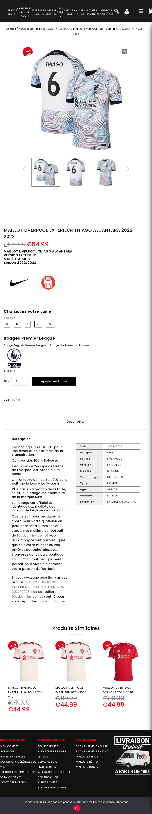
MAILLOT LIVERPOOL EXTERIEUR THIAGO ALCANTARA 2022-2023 (38, 587)
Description (76, 421)
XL (38, 324)
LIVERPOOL (64, 29)
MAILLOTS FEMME (87, 756)
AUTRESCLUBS (80, 12)
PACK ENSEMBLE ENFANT (92, 751)
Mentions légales (12, 756)
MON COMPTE (9, 746)
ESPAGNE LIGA (47, 762)
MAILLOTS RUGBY (87, 767)
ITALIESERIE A (60, 12)
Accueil (11, 29)
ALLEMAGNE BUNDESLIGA (54, 772)
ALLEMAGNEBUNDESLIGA (49, 12)
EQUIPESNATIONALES (92, 12)
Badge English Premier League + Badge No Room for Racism (46, 345)
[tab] (76, 421)
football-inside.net (32, 535)
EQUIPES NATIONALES (52, 787)
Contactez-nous (13, 782)
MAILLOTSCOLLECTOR (106, 12)
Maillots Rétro (87, 762)
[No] (147, 805)
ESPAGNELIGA (37, 12)
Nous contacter (52, 601)
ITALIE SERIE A (47, 767)
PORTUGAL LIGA (48, 777)
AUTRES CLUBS (47, 782)
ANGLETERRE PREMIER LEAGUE (24, 12)
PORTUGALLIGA (70, 12)
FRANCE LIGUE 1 (48, 746)
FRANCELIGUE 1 (12, 12)
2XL (50, 324)
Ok (77, 808)
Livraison (7, 751)
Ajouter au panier (54, 381)
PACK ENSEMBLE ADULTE (92, 746)
